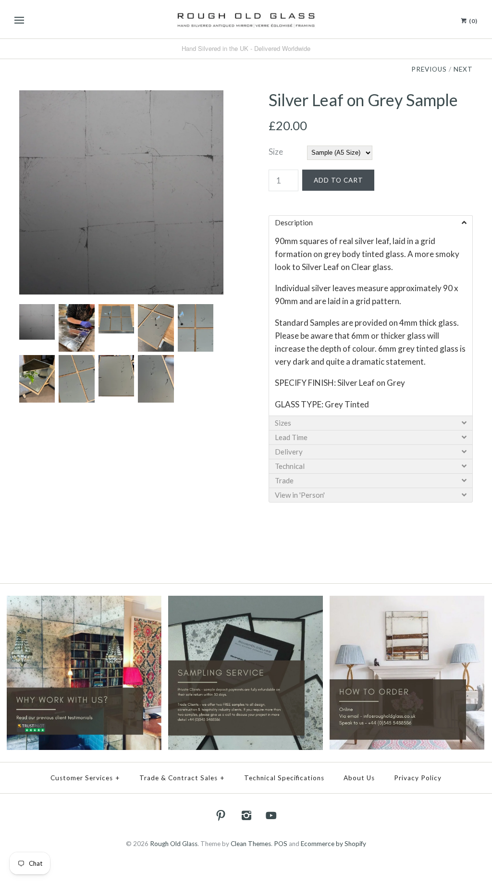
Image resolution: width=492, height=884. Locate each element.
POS (280, 843)
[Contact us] (407, 602)
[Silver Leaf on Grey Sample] (76, 311)
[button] (371, 222)
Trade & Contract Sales (182, 778)
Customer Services (85, 778)
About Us (359, 778)
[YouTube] (271, 815)
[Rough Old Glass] (246, 19)
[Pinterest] (221, 815)
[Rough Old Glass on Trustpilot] (84, 602)
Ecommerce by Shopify (333, 843)
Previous (429, 69)
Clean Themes (251, 843)
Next (463, 69)
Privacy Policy (418, 778)
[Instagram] (246, 815)
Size (276, 152)
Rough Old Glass (173, 843)
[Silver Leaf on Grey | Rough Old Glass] (121, 97)
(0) (472, 21)
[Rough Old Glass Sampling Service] (245, 602)
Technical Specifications (284, 778)
